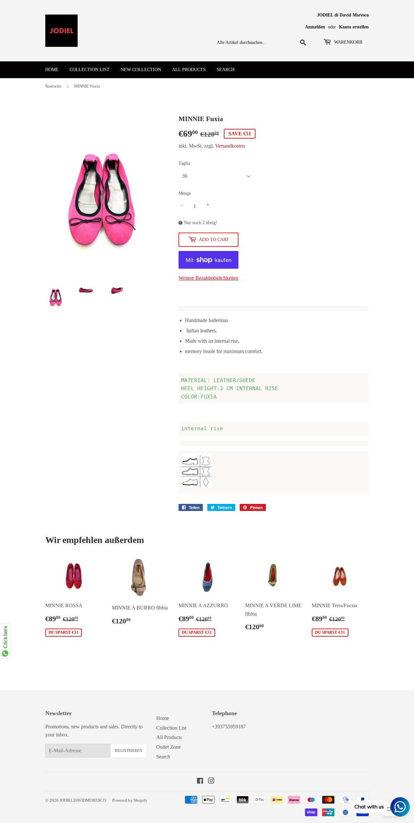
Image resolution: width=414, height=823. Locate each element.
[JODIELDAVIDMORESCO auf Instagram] (211, 781)
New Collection (141, 69)
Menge (185, 193)
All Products (189, 69)
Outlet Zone (168, 747)
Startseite (53, 86)
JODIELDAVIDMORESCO (83, 800)
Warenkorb (347, 42)
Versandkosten (230, 146)
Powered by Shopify (129, 800)
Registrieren (128, 750)
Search (225, 69)
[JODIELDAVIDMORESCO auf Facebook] (200, 781)
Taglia (184, 163)
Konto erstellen (354, 27)
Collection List (90, 69)
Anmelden (315, 27)
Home (52, 69)
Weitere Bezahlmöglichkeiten (208, 278)
